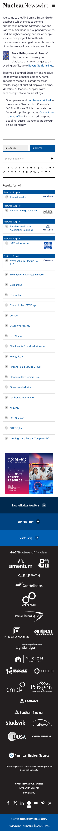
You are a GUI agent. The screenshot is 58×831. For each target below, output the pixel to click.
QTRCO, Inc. (16, 428)
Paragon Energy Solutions (23, 210)
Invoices (39, 826)
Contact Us (29, 792)
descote (14, 315)
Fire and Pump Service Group (25, 366)
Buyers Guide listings (40, 65)
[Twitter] (15, 803)
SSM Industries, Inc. (20, 243)
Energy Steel (16, 356)
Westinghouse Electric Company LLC (29, 438)
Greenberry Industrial (21, 387)
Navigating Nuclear (29, 788)
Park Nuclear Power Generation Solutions (21, 228)
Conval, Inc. (16, 295)
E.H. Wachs (16, 336)
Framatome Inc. (18, 197)
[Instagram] (29, 803)
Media (47, 826)
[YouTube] (36, 803)
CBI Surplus (16, 284)
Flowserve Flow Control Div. (25, 377)
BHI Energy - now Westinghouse (27, 274)
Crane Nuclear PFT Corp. (23, 305)
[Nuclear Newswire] (49, 803)
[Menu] (53, 5)
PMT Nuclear (17, 417)
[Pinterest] (42, 803)
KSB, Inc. (14, 407)
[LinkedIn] (22, 803)
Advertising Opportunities (29, 783)
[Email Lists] (29, 806)
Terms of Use (28, 826)
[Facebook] (8, 803)
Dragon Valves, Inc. (20, 325)
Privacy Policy (15, 826)
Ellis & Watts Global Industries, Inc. (28, 346)
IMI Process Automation (22, 397)
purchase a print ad (39, 100)
